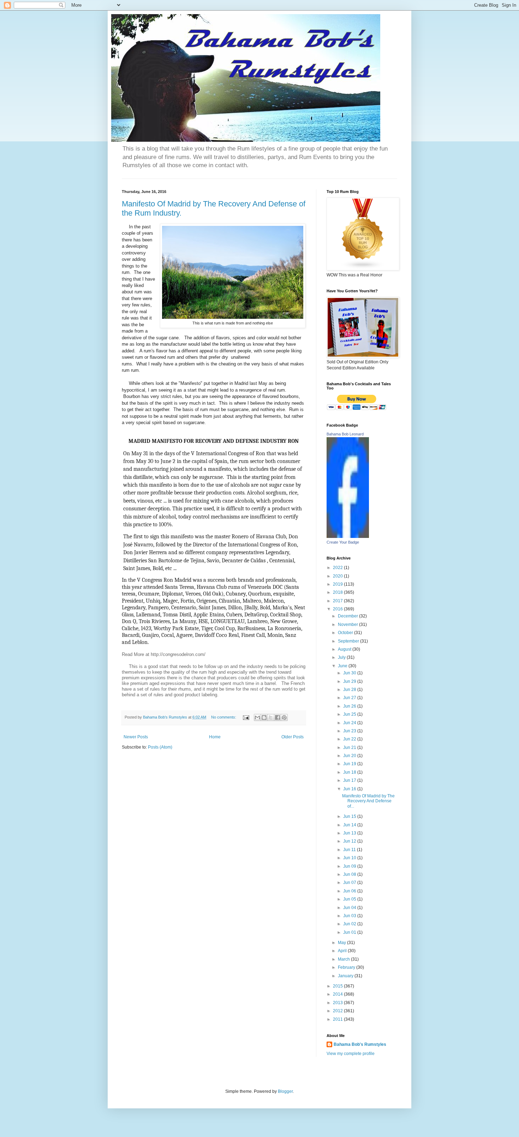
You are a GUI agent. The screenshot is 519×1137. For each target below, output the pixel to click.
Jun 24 (350, 722)
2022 (338, 567)
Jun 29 (350, 681)
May (342, 942)
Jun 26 (350, 706)
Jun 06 (350, 891)
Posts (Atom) (160, 747)
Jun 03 (350, 915)
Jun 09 (350, 866)
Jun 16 (350, 788)
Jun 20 (350, 755)
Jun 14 (350, 824)
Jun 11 (350, 849)
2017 (338, 600)
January (346, 975)
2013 (338, 1002)
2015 (338, 986)
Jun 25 (350, 714)
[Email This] (257, 717)
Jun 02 (350, 923)
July (342, 657)
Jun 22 (350, 739)
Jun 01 (350, 932)
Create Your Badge (343, 542)
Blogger (285, 1091)
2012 (338, 1010)
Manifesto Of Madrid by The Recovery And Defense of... (368, 801)
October (346, 632)
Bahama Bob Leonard (345, 434)
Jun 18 (350, 772)
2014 (338, 994)
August (345, 649)
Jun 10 (350, 857)
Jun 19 (350, 763)
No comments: (224, 717)
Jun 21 (350, 747)
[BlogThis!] (264, 717)
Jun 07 (350, 882)
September (349, 641)
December (348, 616)
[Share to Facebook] (277, 717)
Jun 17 (350, 780)
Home (215, 736)
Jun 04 (350, 907)
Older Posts (292, 736)
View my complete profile (351, 1053)
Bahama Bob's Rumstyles (360, 1044)
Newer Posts (136, 736)
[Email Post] (245, 717)
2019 (338, 584)
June (343, 665)
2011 (338, 1019)
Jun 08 (350, 874)
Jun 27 (350, 697)
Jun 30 (350, 672)
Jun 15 (350, 816)
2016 (338, 608)
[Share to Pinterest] (284, 717)
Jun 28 (350, 689)
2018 (338, 592)
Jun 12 (350, 841)
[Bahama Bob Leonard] (348, 536)
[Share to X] (270, 717)
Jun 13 (350, 833)
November (348, 624)
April (343, 950)
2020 (338, 576)
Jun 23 (350, 730)
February (347, 967)
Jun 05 (350, 899)
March (344, 959)
